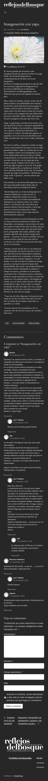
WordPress (19, 776)
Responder (8, 416)
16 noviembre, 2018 (20, 580)
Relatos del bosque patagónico (26, 33)
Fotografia (10, 33)
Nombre (8, 661)
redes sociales (34, 323)
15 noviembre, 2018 (17, 355)
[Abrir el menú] (5, 12)
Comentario (10, 634)
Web (6, 683)
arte (7, 323)
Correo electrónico (13, 672)
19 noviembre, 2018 (17, 596)
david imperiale (18, 323)
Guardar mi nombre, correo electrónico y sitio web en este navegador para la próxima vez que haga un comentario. (25, 697)
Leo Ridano (24, 29)
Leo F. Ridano (18, 420)
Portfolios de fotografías (20, 758)
